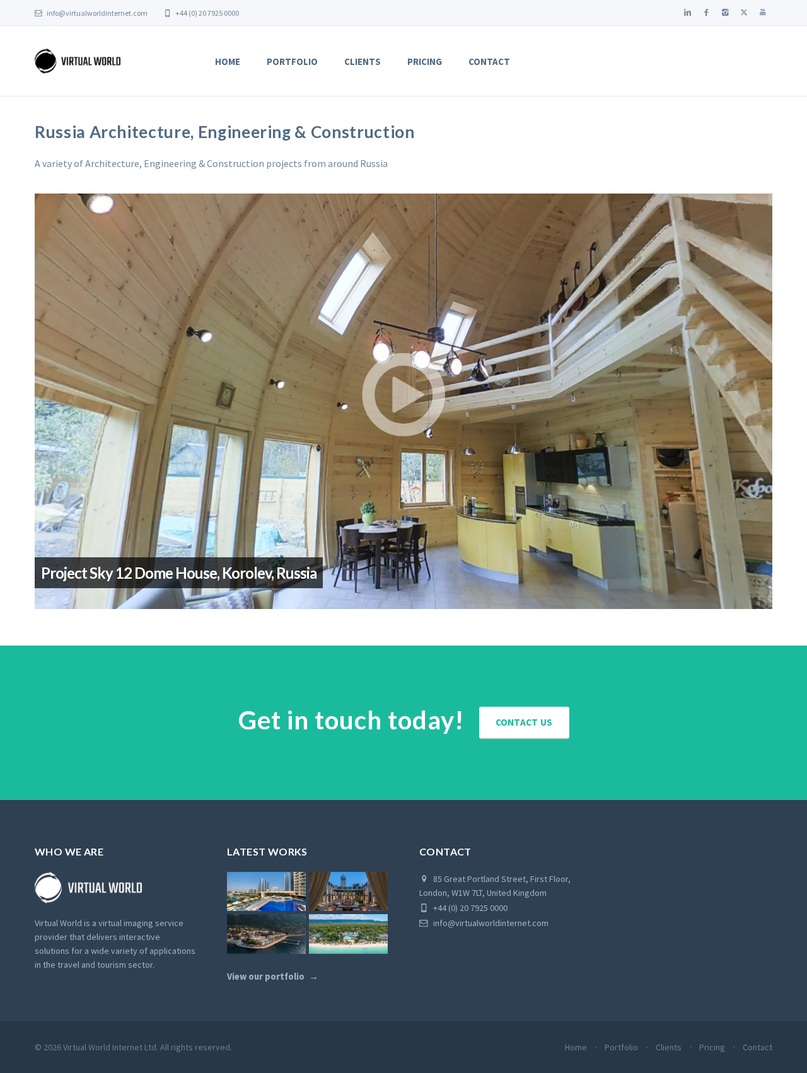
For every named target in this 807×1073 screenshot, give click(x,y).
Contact (489, 61)
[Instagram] (725, 12)
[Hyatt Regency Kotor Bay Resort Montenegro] (266, 934)
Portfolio (292, 61)
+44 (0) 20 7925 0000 (206, 13)
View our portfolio (266, 976)
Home (227, 61)
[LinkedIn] (687, 12)
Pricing (424, 61)
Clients (362, 61)
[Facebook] (706, 12)
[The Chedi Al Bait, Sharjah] (348, 892)
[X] (743, 12)
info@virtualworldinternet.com (97, 13)
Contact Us (524, 722)
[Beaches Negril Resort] (348, 934)
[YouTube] (762, 12)
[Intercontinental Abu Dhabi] (266, 892)
